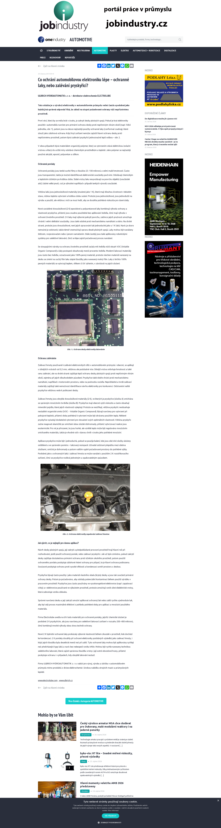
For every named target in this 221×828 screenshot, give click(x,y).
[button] (110, 822)
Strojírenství (85, 735)
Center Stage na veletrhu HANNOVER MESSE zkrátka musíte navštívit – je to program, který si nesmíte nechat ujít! (161, 142)
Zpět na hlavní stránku (53, 66)
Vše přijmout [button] (110, 816)
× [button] (218, 801)
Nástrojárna (83, 50)
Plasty (113, 50)
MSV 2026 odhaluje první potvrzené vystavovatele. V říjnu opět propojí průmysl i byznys (164, 129)
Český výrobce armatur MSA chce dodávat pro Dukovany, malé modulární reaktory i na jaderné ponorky (106, 726)
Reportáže (70, 57)
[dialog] (110, 813)
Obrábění (68, 50)
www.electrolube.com (48, 680)
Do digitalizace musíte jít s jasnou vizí (161, 119)
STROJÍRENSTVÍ (53, 50)
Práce (43, 57)
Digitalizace (170, 50)
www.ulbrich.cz (66, 680)
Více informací (113, 810)
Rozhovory (55, 57)
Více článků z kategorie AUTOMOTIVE (85, 701)
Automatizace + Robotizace (146, 50)
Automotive (100, 50)
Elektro (125, 50)
